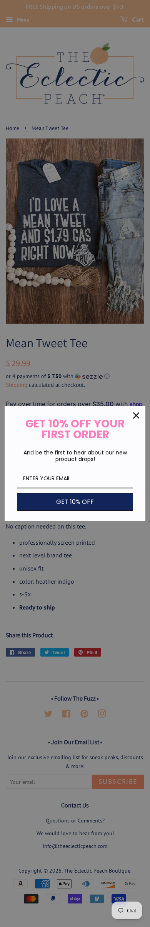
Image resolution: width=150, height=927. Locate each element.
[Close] (136, 415)
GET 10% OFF (75, 501)
